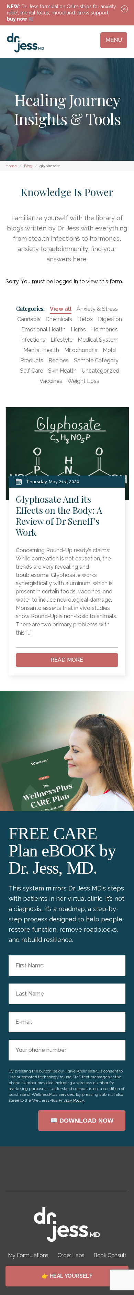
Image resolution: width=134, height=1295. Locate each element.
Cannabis (29, 319)
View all (60, 309)
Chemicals (59, 319)
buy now (17, 19)
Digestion (110, 319)
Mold (109, 350)
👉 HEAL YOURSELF (67, 1276)
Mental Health (41, 350)
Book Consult (109, 1255)
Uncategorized (100, 370)
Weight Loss (83, 381)
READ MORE (67, 660)
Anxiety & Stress (97, 309)
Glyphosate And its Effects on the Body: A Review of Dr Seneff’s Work (59, 515)
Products (31, 360)
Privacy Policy (71, 1100)
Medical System (98, 340)
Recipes (58, 360)
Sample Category (96, 360)
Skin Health (62, 370)
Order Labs (71, 1255)
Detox (85, 319)
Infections (32, 340)
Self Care (31, 370)
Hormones (104, 329)
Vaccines (51, 381)
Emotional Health (43, 329)
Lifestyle (61, 340)
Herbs (78, 329)
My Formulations (28, 1255)
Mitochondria (81, 350)
